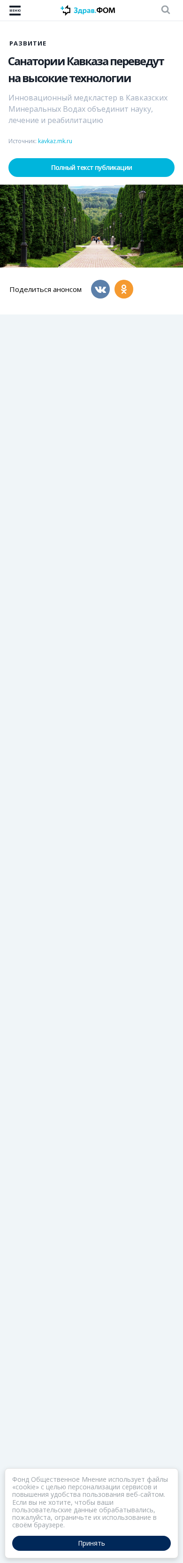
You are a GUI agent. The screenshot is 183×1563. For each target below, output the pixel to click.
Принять (91, 1543)
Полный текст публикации (91, 167)
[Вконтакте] (100, 289)
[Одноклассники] (123, 289)
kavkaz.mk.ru (55, 141)
